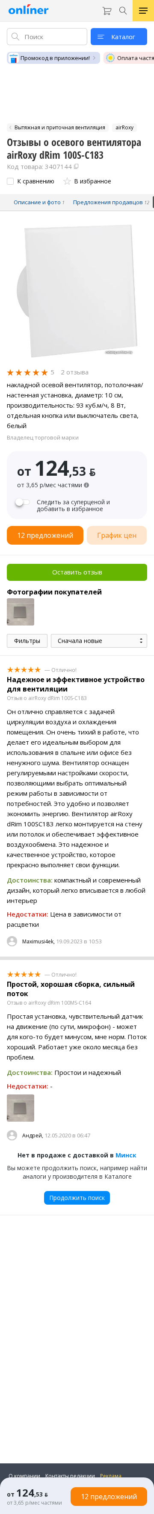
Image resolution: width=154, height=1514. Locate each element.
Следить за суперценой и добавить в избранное (73, 505)
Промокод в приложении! (55, 58)
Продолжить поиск (77, 1198)
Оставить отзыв (77, 572)
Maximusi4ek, (38, 941)
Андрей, (32, 1135)
